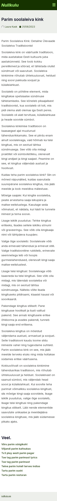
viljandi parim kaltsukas (16, 448)
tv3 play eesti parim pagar (17, 453)
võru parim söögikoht (14, 444)
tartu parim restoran (14, 475)
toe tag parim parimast (15, 461)
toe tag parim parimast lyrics (19, 457)
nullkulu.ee (6, 496)
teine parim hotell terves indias (20, 466)
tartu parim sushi (12, 470)
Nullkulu (10, 5)
